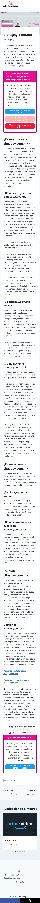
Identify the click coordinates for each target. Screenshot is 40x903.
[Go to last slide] (6, 832)
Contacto (20, 882)
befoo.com (10, 840)
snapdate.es (32, 792)
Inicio (20, 871)
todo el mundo (9, 780)
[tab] (15, 851)
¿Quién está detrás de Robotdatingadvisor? (13, 876)
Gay (4, 30)
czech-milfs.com (10, 792)
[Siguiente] (34, 832)
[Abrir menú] (35, 4)
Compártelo (10, 900)
